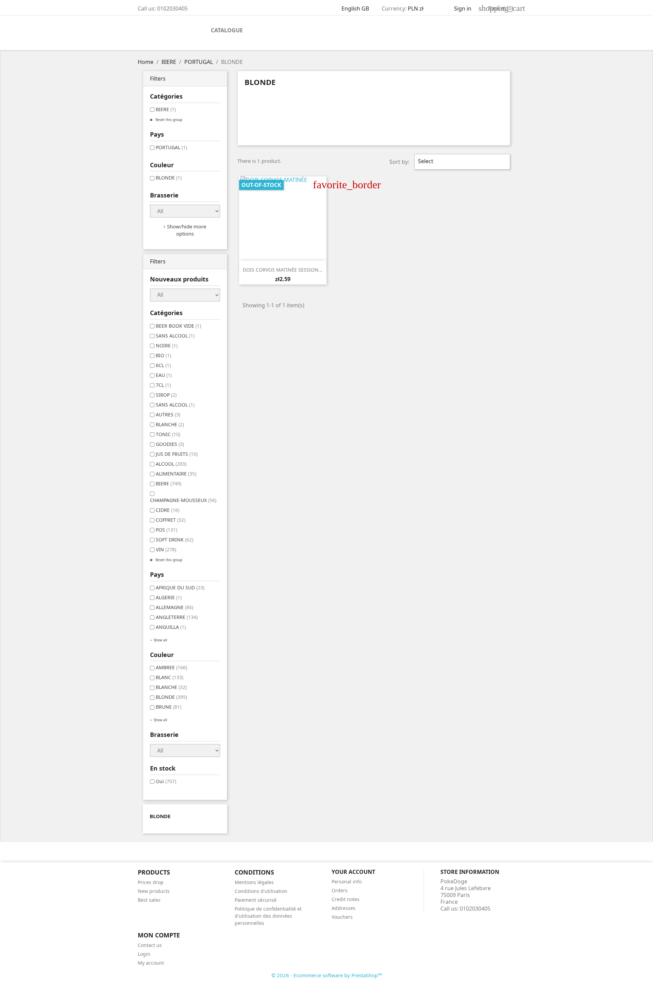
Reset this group (168, 119)
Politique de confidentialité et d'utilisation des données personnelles (268, 915)
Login (144, 954)
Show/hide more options (186, 230)
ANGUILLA (171, 627)
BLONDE (169, 177)
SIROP (166, 395)
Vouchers (342, 917)
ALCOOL (171, 464)
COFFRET (170, 520)
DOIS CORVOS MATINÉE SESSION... (282, 269)
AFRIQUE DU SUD (180, 587)
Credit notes (345, 899)
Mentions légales (254, 882)
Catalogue (227, 30)
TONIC (168, 434)
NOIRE (167, 345)
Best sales (149, 900)
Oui (166, 781)
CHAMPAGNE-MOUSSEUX (183, 500)
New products (154, 891)
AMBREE (171, 667)
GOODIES (170, 444)
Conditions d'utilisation (261, 891)
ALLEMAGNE (174, 607)
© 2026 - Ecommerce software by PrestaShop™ (326, 975)
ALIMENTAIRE (176, 473)
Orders (340, 890)
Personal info (347, 881)
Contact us (150, 945)
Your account (353, 872)
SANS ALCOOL (175, 335)
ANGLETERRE (177, 617)
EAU (164, 375)
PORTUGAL (171, 147)
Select (461, 161)
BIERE (166, 109)
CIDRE (167, 510)
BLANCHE (170, 424)
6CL (163, 365)
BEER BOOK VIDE (178, 326)
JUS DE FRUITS (177, 454)
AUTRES (168, 414)
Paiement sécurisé (256, 900)
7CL (163, 385)
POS (166, 529)
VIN (166, 549)
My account (151, 963)
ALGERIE (169, 597)
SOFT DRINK (174, 539)
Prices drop (151, 882)
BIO (163, 355)
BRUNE (168, 707)
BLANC (169, 677)
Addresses (343, 908)
